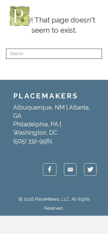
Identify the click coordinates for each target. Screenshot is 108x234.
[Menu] (99, 16)
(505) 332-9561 (32, 141)
